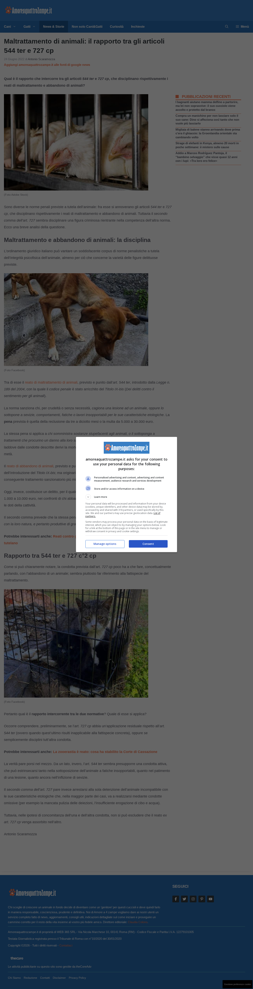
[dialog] (126, 494)
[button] (126, 497)
